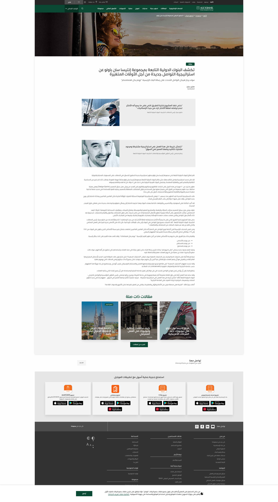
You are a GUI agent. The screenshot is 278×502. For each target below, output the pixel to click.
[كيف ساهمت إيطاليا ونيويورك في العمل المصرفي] (139, 321)
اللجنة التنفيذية (220, 462)
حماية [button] (130, 8)
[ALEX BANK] (205, 8)
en (79, 2)
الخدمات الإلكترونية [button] (175, 8)
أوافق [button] (84, 493)
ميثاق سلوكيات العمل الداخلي (215, 480)
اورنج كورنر (178, 482)
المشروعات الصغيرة (185, 2)
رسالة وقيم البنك (220, 452)
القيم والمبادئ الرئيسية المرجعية (215, 477)
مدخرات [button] (144, 8)
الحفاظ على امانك (176, 471)
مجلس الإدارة (221, 459)
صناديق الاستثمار (176, 445)
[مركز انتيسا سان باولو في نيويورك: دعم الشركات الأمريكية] (178, 321)
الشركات (176, 2)
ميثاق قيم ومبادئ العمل (217, 473)
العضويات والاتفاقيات (131, 455)
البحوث (179, 449)
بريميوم (206, 2)
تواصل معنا (102, 2)
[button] (82, 8)
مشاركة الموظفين (132, 449)
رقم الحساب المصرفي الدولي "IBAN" (170, 478)
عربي (69, 2)
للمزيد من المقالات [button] (139, 344)
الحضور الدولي (189, 15)
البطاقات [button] (163, 8)
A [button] (93, 445)
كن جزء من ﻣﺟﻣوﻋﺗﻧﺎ (218, 442)
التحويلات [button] (122, 8)
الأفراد (211, 2)
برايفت (193, 2)
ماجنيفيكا (199, 2)
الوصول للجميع (177, 475)
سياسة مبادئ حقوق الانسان (216, 484)
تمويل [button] (137, 8)
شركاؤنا (135, 445)
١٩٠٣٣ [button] (82, 363)
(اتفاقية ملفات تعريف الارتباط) (118, 494)
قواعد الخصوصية (133, 473)
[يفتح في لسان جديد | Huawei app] (209, 409)
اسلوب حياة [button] (154, 8)
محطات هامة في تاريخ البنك (216, 455)
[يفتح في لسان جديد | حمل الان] (218, 403)
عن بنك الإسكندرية (219, 445)
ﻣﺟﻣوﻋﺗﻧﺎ (101, 8)
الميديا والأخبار (177, 460)
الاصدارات (135, 452)
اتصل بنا (135, 462)
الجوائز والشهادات (132, 459)
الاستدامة (135, 442)
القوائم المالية (177, 442)
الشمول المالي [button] (111, 8)
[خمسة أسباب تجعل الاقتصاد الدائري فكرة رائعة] (100, 321)
